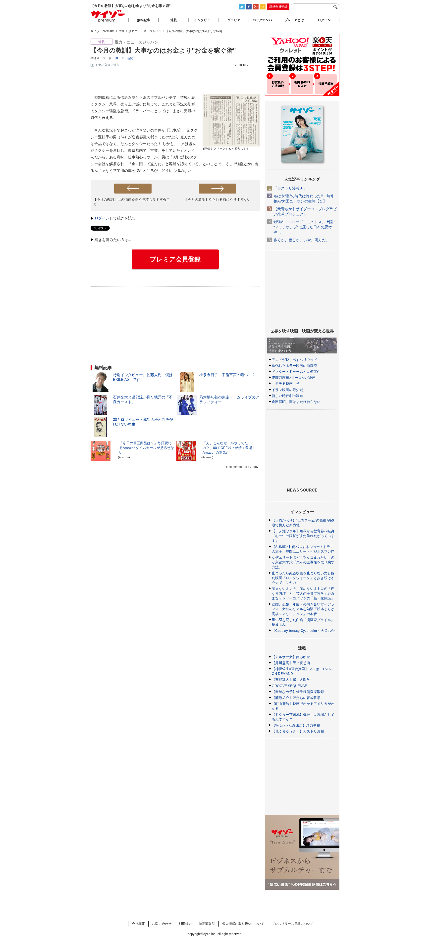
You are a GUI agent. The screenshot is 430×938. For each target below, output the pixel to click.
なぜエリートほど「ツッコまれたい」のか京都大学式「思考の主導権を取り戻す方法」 (303, 562)
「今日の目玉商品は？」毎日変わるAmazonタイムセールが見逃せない (146, 447)
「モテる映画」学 (286, 384)
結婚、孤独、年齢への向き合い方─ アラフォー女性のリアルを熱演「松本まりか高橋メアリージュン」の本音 (303, 609)
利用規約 (185, 924)
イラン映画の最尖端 (287, 390)
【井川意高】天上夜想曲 (291, 663)
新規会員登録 (278, 6)
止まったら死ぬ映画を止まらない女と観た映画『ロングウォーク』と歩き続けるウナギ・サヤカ (303, 578)
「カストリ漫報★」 (290, 188)
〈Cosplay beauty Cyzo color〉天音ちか (303, 631)
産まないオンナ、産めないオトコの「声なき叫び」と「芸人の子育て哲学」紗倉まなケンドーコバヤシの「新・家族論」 (303, 593)
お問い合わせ (161, 924)
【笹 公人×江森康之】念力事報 (296, 725)
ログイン (102, 218)
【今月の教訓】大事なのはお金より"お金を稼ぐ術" (163, 50)
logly (255, 467)
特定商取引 (207, 924)
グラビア (233, 20)
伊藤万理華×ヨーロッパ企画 (294, 378)
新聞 (130, 58)
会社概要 (138, 924)
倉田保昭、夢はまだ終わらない (296, 402)
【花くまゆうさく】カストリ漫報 (298, 731)
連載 (173, 20)
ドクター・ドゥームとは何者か (296, 372)
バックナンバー (264, 20)
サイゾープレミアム (108, 16)
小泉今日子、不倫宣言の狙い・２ (227, 375)
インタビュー (204, 20)
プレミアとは (294, 20)
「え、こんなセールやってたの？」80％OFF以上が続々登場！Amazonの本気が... (229, 447)
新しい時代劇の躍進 (287, 396)
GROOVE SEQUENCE (289, 686)
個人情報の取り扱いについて (243, 924)
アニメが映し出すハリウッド (294, 360)
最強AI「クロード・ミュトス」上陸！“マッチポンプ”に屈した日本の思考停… (305, 227)
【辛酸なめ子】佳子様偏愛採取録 (298, 692)
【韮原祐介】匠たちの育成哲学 (296, 698)
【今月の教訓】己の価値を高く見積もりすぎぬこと (131, 201)
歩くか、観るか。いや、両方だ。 (301, 240)
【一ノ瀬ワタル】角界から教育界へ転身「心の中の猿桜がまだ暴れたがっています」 (303, 536)
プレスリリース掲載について (292, 924)
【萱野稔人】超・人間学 (291, 680)
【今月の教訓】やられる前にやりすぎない (217, 199)
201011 (119, 58)
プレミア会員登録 (175, 259)
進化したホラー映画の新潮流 (294, 366)
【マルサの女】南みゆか (291, 657)
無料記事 (143, 20)
